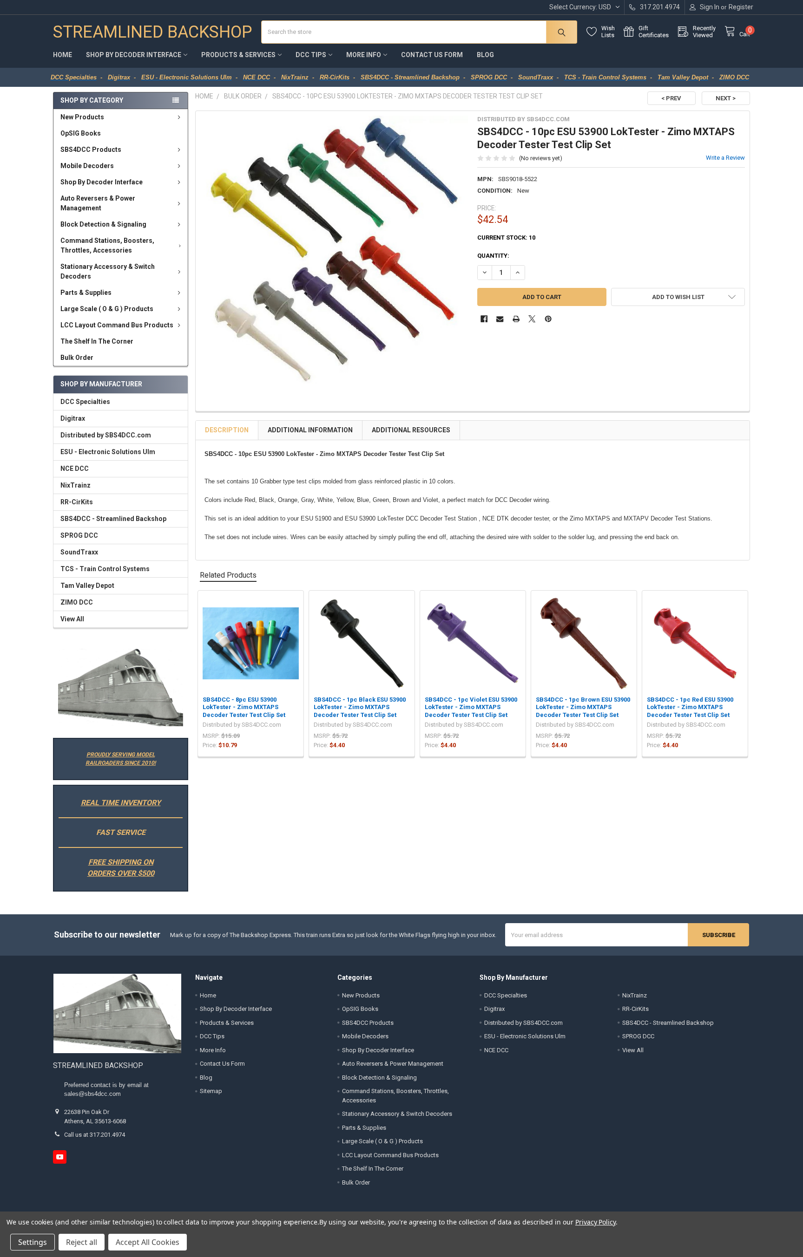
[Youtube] (59, 1157)
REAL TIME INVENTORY (121, 802)
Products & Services (238, 55)
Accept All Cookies (147, 1242)
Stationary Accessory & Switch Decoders (107, 271)
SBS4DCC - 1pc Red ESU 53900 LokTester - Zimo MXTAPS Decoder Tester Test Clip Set (690, 707)
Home (62, 55)
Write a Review (725, 157)
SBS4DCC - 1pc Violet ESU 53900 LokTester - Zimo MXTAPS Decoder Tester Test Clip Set (471, 707)
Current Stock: (506, 237)
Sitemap (211, 1091)
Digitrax (72, 418)
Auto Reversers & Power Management (97, 203)
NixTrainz (75, 485)
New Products (82, 117)
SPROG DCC (79, 535)
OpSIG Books (80, 133)
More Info (363, 55)
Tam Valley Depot (87, 585)
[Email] (500, 319)
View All (72, 619)
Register (741, 7)
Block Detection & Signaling (103, 224)
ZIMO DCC (76, 602)
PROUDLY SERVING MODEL (120, 754)
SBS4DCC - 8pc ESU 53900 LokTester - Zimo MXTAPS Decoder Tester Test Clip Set (244, 707)
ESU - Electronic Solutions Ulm (107, 452)
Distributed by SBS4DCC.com (105, 435)
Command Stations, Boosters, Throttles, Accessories (107, 245)
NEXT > (726, 98)
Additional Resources (411, 430)
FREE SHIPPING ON (120, 862)
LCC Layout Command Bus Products (116, 325)
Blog (485, 55)
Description (227, 430)
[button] (120, 688)
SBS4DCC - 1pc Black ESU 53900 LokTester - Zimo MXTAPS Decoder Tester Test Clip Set (360, 707)
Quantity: (493, 255)
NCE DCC (74, 468)
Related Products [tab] (228, 575)
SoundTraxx (79, 552)
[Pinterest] (548, 319)
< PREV (671, 98)
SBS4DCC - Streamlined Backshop (113, 518)
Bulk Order (76, 357)
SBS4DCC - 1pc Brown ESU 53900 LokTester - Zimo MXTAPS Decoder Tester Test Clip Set (583, 707)
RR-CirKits (76, 502)
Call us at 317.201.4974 (94, 1134)
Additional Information (310, 430)
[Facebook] (484, 319)
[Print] (516, 319)
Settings (32, 1242)
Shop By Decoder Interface (133, 55)
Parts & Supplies (86, 292)
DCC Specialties (85, 401)
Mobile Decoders (87, 165)
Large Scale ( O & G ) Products (106, 309)
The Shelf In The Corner (96, 341)
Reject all (81, 1242)
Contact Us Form (432, 55)
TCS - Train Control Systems (105, 569)
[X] (532, 319)
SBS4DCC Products (90, 149)
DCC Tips (311, 55)
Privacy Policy (595, 1222)
